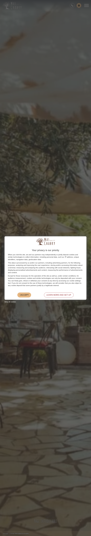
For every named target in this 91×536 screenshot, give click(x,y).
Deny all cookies (10, 302)
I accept (24, 295)
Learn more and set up (58, 295)
